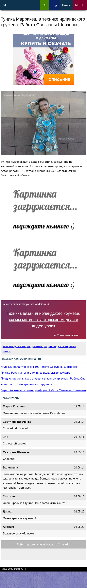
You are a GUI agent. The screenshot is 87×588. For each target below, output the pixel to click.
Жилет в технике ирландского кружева (26, 384)
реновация (39, 346)
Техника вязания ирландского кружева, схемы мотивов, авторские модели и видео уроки (43, 319)
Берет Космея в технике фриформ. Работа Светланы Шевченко (43, 390)
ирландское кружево (62, 346)
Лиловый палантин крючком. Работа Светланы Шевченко (39, 366)
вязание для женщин (17, 346)
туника (7, 351)
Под (54, 5)
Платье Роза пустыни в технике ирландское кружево (35, 372)
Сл (44, 5)
